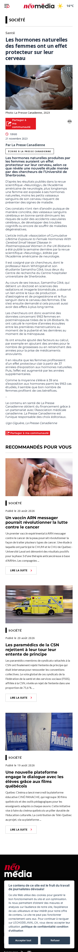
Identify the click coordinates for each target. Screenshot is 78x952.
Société (17, 19)
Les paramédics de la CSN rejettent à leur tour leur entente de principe (32, 649)
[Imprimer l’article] (70, 122)
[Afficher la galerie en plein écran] (69, 69)
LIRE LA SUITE (18, 570)
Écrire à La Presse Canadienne (29, 151)
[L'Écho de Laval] (18, 870)
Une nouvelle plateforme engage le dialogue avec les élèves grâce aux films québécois (34, 779)
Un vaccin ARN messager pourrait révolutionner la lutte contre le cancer (36, 522)
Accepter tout (23, 940)
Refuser (55, 940)
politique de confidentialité (38, 926)
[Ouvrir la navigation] (7, 6)
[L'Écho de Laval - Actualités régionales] (39, 5)
